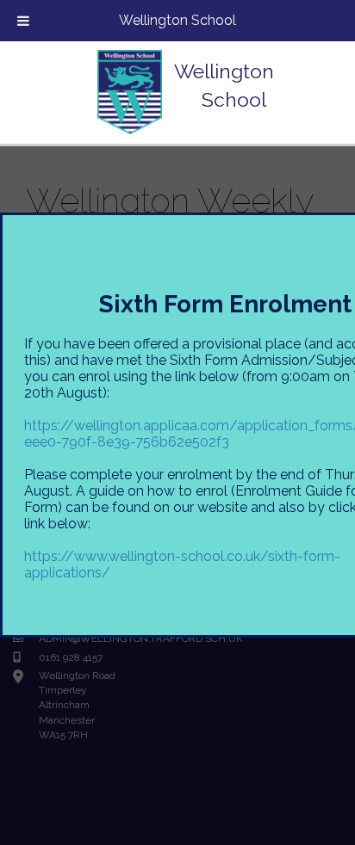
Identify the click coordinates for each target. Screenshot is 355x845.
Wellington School (177, 20)
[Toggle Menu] (23, 20)
